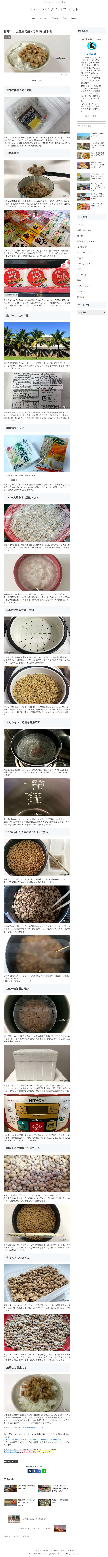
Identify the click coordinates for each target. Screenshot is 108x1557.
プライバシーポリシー (58, 1550)
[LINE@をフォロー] (44, 1471)
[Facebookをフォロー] (34, 1471)
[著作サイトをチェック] (30, 1471)
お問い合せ (71, 1550)
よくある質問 (44, 1550)
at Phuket (91, 54)
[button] (103, 126)
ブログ (15, 1461)
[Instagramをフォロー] (39, 1471)
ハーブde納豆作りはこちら (31, 1427)
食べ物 (8, 1461)
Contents (34, 80)
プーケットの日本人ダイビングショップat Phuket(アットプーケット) (33, 1440)
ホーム (35, 1550)
